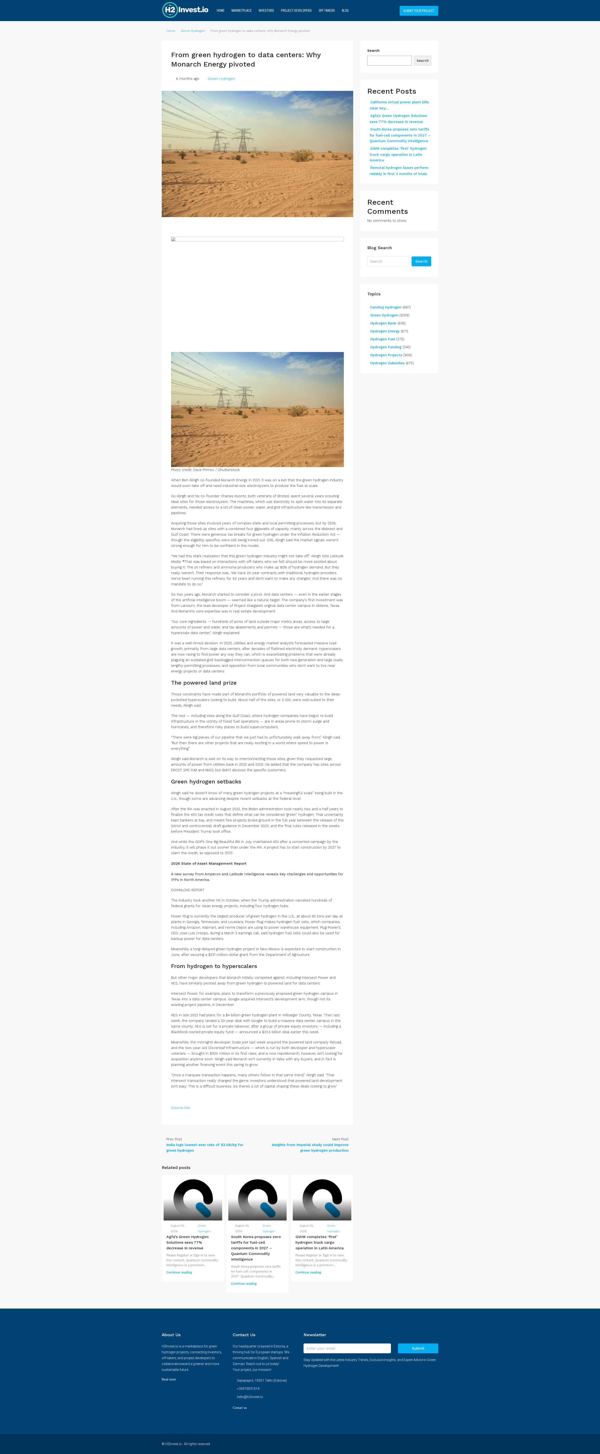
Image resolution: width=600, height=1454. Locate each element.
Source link (180, 1108)
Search (373, 50)
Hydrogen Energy (385, 331)
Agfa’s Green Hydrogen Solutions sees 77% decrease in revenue (187, 1242)
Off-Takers (327, 10)
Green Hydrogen (193, 31)
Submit (418, 1348)
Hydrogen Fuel (382, 339)
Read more (169, 1379)
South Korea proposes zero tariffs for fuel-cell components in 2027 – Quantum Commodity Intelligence (256, 1248)
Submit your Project (419, 11)
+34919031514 (375, 10)
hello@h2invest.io (250, 1397)
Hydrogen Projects (386, 355)
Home (221, 10)
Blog (345, 10)
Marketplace (242, 10)
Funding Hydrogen (385, 307)
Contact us (240, 1407)
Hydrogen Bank (383, 323)
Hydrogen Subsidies (387, 363)
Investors (266, 10)
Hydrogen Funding (385, 347)
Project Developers (296, 10)
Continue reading (179, 1272)
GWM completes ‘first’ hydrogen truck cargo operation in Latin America (320, 1242)
